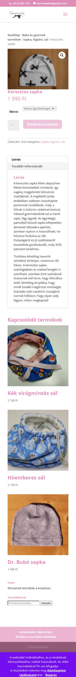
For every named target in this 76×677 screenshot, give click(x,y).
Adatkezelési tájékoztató (36, 632)
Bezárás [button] (51, 675)
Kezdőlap (14, 35)
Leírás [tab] (16, 159)
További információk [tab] (27, 166)
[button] (61, 55)
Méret (13, 112)
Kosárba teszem (42, 124)
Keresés (46, 603)
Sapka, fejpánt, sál (35, 39)
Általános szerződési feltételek (36, 637)
